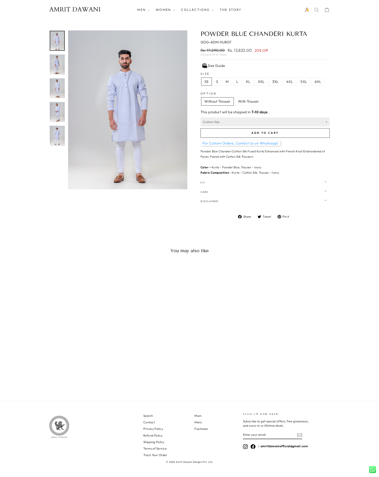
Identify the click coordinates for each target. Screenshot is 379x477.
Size (205, 74)
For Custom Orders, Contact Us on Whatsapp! (241, 143)
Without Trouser (217, 101)
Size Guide (216, 65)
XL (248, 81)
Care (204, 191)
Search (148, 416)
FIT (203, 182)
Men (142, 10)
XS (206, 81)
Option (208, 93)
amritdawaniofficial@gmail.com (284, 446)
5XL (303, 81)
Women (164, 10)
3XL (275, 81)
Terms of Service (155, 448)
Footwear (201, 429)
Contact (149, 422)
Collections (196, 10)
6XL (318, 81)
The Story (231, 10)
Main (197, 416)
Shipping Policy (153, 442)
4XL (289, 81)
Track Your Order (155, 455)
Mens (198, 422)
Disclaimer (209, 201)
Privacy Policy (153, 429)
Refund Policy (153, 435)
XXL (261, 81)
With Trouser (248, 101)
